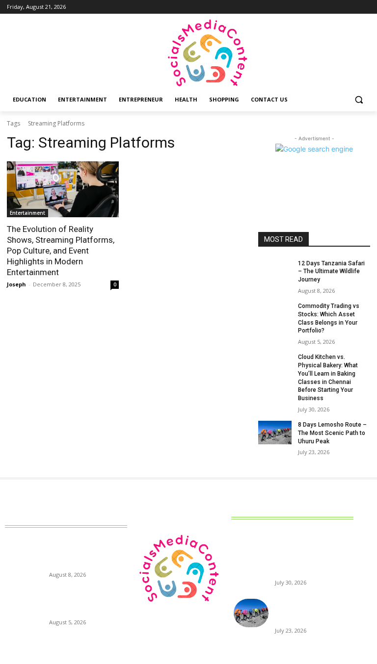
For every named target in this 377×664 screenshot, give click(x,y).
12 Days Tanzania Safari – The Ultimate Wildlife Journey (331, 271)
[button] (358, 99)
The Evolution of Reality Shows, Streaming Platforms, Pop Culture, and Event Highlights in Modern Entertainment (60, 250)
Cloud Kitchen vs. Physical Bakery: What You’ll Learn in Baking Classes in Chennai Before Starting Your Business (312, 555)
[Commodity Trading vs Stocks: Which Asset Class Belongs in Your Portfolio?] (275, 314)
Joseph (16, 284)
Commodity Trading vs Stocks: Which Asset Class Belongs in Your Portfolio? (86, 603)
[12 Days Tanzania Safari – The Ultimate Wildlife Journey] (275, 271)
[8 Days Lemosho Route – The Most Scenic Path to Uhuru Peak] (275, 432)
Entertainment (27, 212)
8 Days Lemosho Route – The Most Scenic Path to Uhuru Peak (332, 433)
